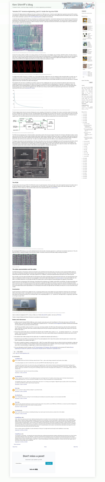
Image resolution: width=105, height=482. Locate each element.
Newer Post (15, 446)
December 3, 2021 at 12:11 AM (21, 406)
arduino (83, 90)
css (86, 93)
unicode (85, 109)
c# (85, 92)
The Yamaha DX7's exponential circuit (52, 348)
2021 (84, 122)
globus (91, 96)
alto (92, 88)
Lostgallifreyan (18, 417)
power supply (85, 102)
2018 (84, 161)
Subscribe (84, 11)
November (86, 141)
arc (92, 89)
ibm (88, 97)
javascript (83, 99)
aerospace (89, 88)
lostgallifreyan (18, 433)
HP (84, 97)
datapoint (89, 93)
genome (88, 96)
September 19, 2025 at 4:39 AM (21, 441)
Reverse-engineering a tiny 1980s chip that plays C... (88, 129)
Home (45, 446)
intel (86, 98)
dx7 (18, 353)
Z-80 (87, 109)
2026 (84, 114)
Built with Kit (34, 469)
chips (17, 353)
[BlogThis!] (18, 351)
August (85, 144)
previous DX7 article (30, 88)
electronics (85, 94)
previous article (55, 187)
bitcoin (83, 92)
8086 (91, 87)
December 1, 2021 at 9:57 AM (21, 372)
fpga (82, 96)
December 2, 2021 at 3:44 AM (21, 391)
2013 (84, 169)
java (92, 98)
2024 (84, 117)
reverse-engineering (23, 353)
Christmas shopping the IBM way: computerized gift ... (88, 126)
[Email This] (17, 351)
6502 (84, 87)
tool (36, 74)
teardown (90, 107)
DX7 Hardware (46, 347)
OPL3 (71, 322)
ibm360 (83, 98)
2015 (84, 166)
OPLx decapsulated (54, 347)
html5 (86, 97)
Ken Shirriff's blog (22, 4)
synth (28, 353)
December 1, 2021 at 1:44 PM (21, 384)
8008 (87, 87)
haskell (83, 97)
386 (82, 87)
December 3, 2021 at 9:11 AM (21, 413)
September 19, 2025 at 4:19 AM (21, 430)
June (85, 147)
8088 (85, 88)
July (85, 146)
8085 (89, 87)
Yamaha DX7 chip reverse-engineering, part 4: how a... (88, 134)
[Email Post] (14, 351)
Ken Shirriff (17, 376)
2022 (84, 120)
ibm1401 (91, 97)
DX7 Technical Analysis (38, 347)
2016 (84, 164)
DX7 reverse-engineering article (35, 16)
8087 (83, 88)
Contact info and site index (87, 13)
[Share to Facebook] (21, 351)
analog (83, 89)
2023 (84, 119)
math (87, 99)
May (85, 149)
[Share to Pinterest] (22, 351)
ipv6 (88, 98)
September (86, 143)
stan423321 (17, 358)
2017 (84, 163)
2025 (84, 115)
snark (88, 106)
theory (83, 109)
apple (89, 89)
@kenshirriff (44, 314)
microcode (91, 99)
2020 (84, 158)
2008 (84, 178)
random (91, 102)
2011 (84, 173)
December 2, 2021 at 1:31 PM (21, 398)
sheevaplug (84, 106)
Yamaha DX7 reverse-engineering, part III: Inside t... (88, 138)
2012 (84, 171)
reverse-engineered (58, 323)
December (86, 123)
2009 (84, 176)
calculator (91, 92)
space (91, 106)
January (85, 156)
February (86, 154)
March (85, 152)
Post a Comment (17, 444)
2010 (84, 174)
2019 (84, 159)
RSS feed (59, 314)
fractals (85, 96)
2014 (84, 168)
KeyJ (16, 388)
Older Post (76, 446)
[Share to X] (19, 351)
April (85, 151)
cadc (87, 92)
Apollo (86, 89)
